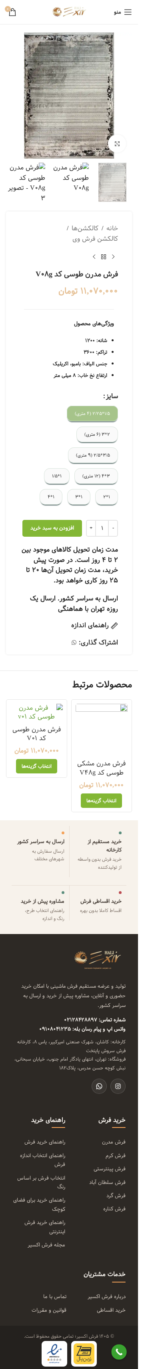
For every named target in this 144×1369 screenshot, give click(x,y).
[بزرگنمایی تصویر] (117, 144)
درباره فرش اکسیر (114, 1296)
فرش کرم (116, 1155)
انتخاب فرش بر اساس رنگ (41, 1182)
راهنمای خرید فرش (44, 1141)
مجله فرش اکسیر (46, 1244)
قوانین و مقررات (49, 1310)
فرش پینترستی (110, 1168)
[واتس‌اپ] (99, 1086)
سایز (112, 396)
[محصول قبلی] (113, 257)
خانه (112, 228)
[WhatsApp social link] (74, 642)
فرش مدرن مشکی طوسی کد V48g (101, 768)
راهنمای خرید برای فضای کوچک (39, 1204)
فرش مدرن (114, 1141)
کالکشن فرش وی (95, 239)
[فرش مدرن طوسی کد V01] (36, 713)
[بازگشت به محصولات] (103, 257)
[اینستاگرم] (118, 1086)
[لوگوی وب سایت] (69, 11)
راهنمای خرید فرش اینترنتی (44, 1227)
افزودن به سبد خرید (52, 527)
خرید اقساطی (111, 1310)
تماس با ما (54, 1296)
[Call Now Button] (119, 1352)
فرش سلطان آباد (107, 1182)
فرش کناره (114, 1208)
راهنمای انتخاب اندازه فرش (42, 1160)
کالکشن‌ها (85, 228)
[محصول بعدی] (94, 257)
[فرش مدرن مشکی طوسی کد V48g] (102, 730)
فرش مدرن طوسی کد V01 (36, 734)
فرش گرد (116, 1195)
